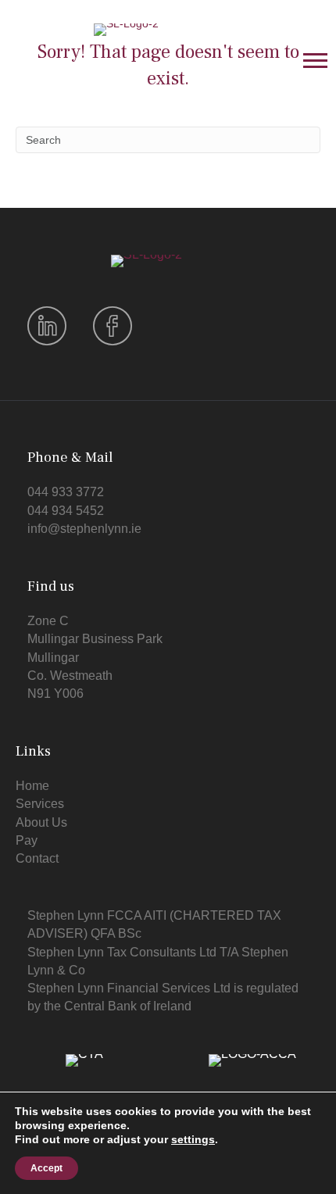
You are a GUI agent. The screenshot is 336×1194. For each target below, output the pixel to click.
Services (40, 803)
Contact (37, 858)
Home (32, 785)
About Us (41, 822)
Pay (27, 840)
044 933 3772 (65, 492)
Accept (46, 1168)
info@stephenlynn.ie (84, 528)
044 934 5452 (65, 510)
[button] (315, 59)
